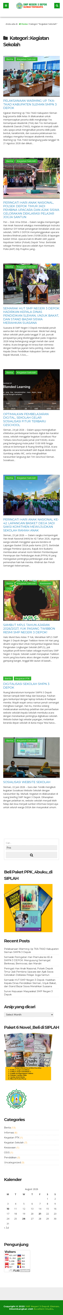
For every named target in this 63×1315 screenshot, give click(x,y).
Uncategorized (12, 1162)
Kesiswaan (45, 583)
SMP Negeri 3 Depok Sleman (42, 1306)
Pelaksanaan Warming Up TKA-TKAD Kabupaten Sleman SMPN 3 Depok (30, 104)
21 (40, 1213)
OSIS (9, 588)
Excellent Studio (43, 1309)
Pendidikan (10, 1157)
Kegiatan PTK (23, 678)
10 (8, 1208)
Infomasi (9, 1132)
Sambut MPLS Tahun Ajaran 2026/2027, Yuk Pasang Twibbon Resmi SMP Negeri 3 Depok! (29, 628)
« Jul (6, 1227)
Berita (9, 59)
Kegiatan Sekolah (26, 59)
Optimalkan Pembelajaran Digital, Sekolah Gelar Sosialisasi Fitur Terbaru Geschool (26, 419)
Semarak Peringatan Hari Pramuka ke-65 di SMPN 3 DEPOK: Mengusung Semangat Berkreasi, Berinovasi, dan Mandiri (28, 960)
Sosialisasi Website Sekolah (26, 782)
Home (24, 23)
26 (23, 1218)
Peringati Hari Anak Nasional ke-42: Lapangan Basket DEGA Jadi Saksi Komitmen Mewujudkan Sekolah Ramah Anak (31, 525)
